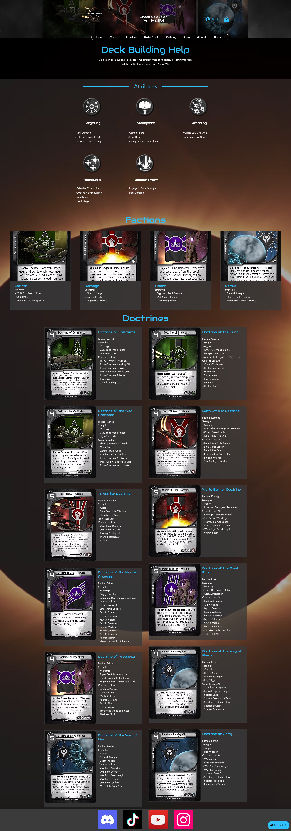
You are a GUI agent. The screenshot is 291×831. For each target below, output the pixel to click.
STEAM (153, 20)
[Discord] (107, 819)
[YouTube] (158, 819)
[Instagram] (183, 819)
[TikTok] (132, 819)
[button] (226, 19)
